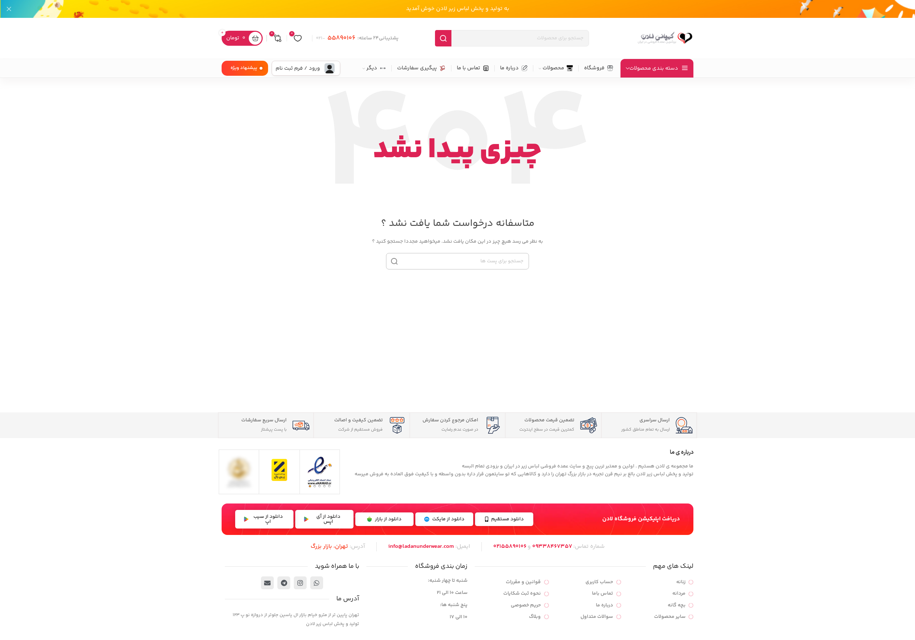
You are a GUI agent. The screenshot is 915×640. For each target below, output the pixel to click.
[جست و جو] (443, 38)
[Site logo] (664, 38)
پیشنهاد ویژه (244, 67)
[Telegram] (283, 582)
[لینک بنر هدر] (468, 9)
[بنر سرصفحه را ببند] (9, 9)
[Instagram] (300, 582)
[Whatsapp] (316, 582)
